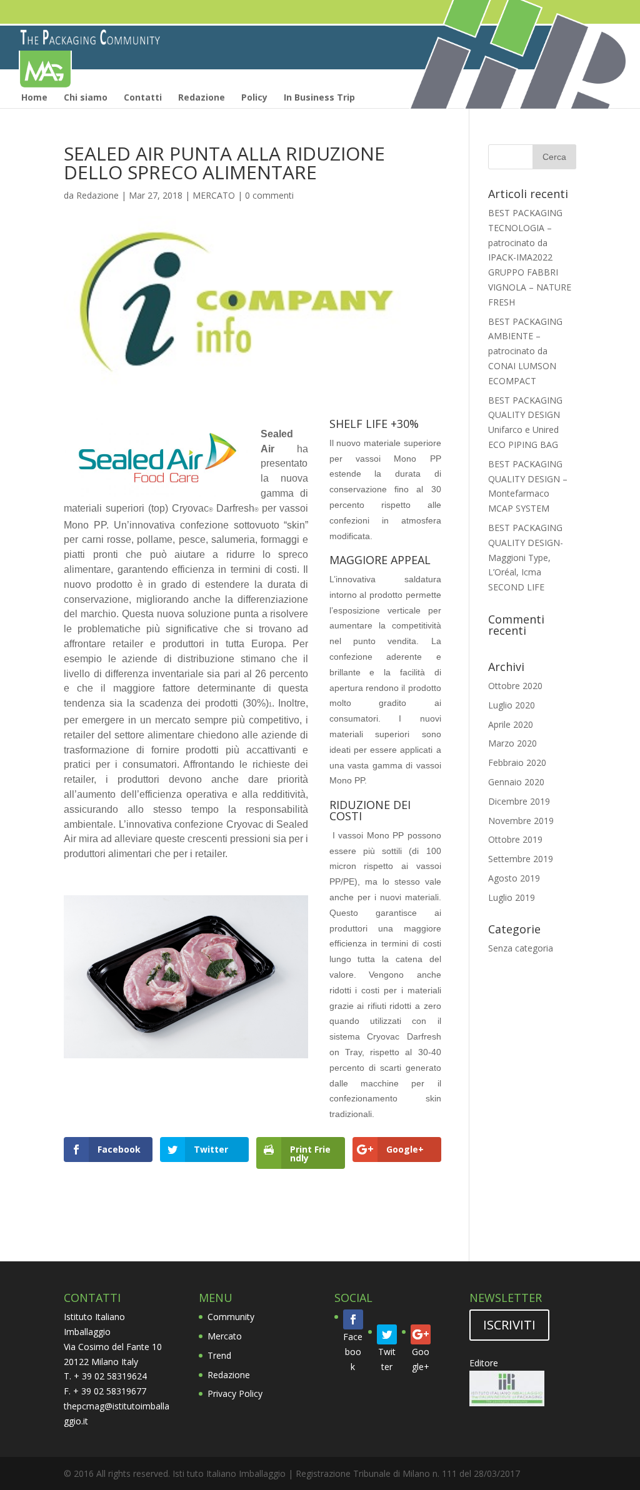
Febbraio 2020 (517, 762)
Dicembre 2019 (519, 801)
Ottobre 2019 (515, 839)
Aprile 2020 (510, 724)
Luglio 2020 (511, 705)
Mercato (225, 1336)
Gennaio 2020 (516, 782)
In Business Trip (319, 97)
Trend (219, 1355)
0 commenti (269, 195)
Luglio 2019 (511, 897)
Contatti (143, 97)
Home (34, 97)
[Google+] (421, 1334)
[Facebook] (353, 1319)
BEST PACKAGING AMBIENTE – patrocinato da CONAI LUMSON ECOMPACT (525, 351)
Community (231, 1317)
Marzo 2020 (512, 743)
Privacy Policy (235, 1393)
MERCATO (213, 195)
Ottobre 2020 (515, 686)
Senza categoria (520, 948)
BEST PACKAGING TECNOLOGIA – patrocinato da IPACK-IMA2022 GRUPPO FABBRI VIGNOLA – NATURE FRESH (529, 257)
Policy (254, 97)
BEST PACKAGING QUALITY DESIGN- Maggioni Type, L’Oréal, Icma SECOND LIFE (525, 557)
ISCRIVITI (509, 1324)
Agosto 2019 (514, 878)
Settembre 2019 (520, 859)
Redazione (201, 97)
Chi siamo (86, 97)
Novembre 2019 (521, 821)
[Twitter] (387, 1334)
